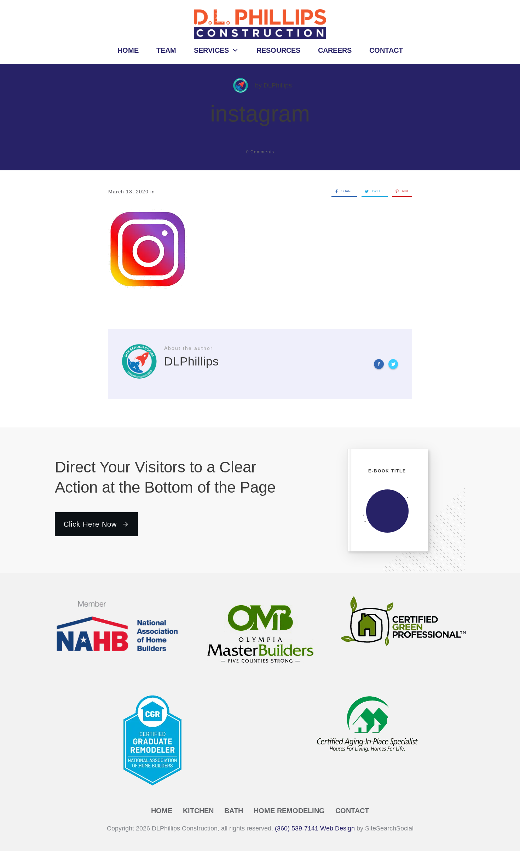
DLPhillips (278, 85)
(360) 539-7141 (296, 828)
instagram (260, 113)
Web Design (337, 828)
